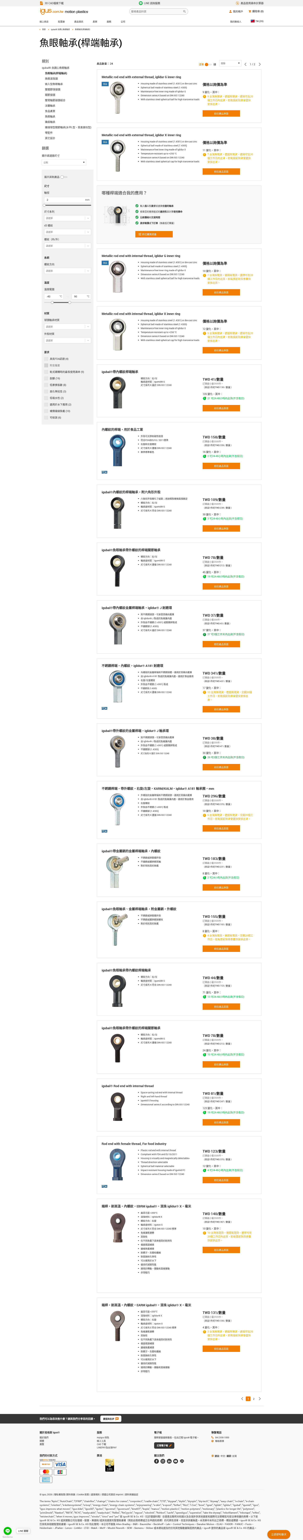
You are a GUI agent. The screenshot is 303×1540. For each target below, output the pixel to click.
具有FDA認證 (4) (59, 359)
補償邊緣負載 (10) (60, 411)
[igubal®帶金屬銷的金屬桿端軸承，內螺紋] (118, 872)
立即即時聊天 (278, 1534)
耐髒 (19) (55, 378)
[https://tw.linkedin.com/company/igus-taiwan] (169, 1461)
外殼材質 (49, 334)
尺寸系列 (49, 211)
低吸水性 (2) (57, 398)
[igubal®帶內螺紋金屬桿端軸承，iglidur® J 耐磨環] (118, 628)
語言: (220, 1455)
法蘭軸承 (50, 105)
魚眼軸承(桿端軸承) (56, 73)
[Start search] (184, 11)
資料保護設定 (131, 1494)
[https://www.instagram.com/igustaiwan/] (162, 1461)
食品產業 (50, 111)
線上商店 (44, 21)
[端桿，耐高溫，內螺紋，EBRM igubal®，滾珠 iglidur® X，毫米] (118, 1227)
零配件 (49, 132)
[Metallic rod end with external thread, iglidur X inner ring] (118, 156)
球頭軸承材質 (51, 320)
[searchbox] (156, 11)
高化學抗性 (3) (58, 391)
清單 (201, 64)
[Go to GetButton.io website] (8, 1537)
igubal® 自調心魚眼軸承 (60, 29)
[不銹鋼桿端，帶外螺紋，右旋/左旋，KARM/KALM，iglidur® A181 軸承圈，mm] (118, 809)
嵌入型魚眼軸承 (54, 84)
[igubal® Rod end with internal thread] (118, 1107)
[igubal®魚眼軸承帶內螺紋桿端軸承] (118, 991)
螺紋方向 (49, 264)
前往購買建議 (151, 235)
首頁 (44, 29)
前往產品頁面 (221, 113)
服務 (109, 21)
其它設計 (50, 138)
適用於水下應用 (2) (60, 404)
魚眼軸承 (50, 116)
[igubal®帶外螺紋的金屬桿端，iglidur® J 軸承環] (118, 751)
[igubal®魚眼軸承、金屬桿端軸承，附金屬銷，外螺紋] (118, 930)
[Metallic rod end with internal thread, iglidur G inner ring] (118, 276)
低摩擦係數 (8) (58, 385)
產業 (95, 21)
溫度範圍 (49, 289)
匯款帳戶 (46, 1460)
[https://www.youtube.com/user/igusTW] (175, 1461)
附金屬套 (55, 365)
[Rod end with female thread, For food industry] (118, 1164)
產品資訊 (78, 21)
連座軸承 (50, 122)
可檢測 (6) (55, 417)
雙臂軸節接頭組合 (55, 100)
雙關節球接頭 (52, 89)
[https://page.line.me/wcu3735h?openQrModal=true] (182, 1461)
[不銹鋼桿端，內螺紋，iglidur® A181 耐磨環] (118, 686)
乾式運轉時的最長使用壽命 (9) (67, 372)
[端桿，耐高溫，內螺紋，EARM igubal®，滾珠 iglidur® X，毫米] (118, 1326)
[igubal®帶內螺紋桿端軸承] (118, 392)
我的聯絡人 (235, 21)
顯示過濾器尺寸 (51, 155)
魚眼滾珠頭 (51, 78)
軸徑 (46, 192)
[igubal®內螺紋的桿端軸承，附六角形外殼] (118, 513)
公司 (123, 21)
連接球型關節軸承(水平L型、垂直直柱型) (68, 127)
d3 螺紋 (48, 225)
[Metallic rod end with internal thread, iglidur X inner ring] (118, 334)
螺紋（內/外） (52, 239)
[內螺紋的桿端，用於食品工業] (118, 450)
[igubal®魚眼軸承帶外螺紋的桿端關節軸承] (118, 571)
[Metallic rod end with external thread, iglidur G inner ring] (118, 98)
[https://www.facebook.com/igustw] (156, 1461)
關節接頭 (50, 95)
